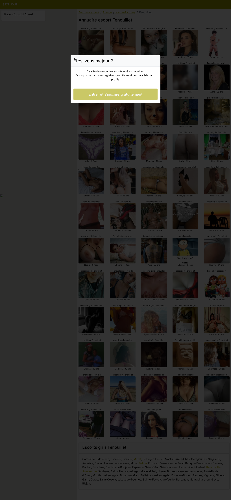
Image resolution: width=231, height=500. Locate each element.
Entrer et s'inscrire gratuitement (115, 94)
